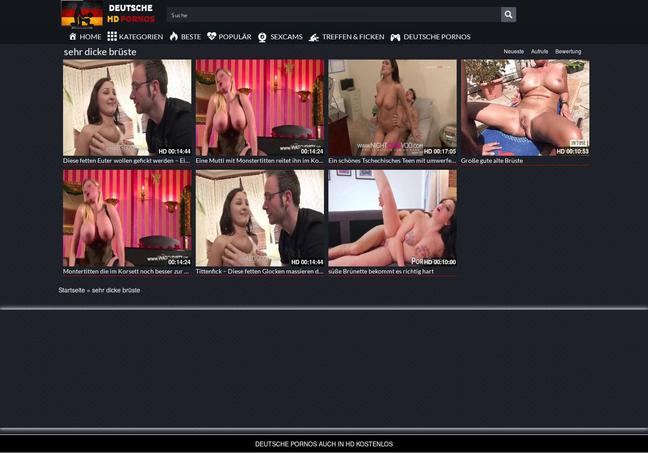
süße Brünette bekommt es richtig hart (381, 271)
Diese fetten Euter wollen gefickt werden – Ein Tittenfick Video (148, 160)
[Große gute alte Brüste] (525, 108)
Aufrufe (539, 51)
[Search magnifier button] (508, 14)
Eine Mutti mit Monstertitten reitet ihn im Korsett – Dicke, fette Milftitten (296, 160)
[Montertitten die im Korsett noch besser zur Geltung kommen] (127, 218)
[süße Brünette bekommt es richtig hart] (392, 218)
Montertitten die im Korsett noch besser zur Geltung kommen (147, 271)
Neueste (514, 51)
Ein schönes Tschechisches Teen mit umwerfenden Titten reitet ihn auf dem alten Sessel (446, 160)
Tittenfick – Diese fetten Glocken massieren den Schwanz (273, 271)
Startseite (72, 289)
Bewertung (568, 51)
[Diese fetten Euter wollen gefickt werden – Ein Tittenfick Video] (127, 108)
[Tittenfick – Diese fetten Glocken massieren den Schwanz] (260, 218)
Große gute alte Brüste (492, 160)
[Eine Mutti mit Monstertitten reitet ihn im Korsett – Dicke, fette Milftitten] (260, 108)
